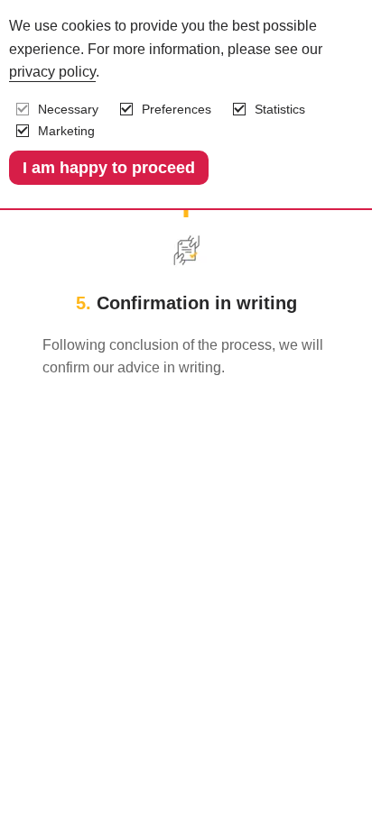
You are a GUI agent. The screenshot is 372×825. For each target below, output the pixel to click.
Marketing (66, 131)
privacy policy (52, 71)
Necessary (68, 109)
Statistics (280, 109)
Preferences (176, 109)
